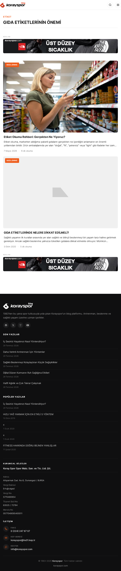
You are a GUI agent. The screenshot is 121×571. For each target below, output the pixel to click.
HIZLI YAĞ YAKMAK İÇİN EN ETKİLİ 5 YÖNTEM (28, 414)
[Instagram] (20, 325)
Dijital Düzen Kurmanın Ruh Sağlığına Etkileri (26, 372)
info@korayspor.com (21, 549)
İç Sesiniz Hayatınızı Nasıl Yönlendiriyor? (24, 341)
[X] (13, 325)
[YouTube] (28, 325)
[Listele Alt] (60, 264)
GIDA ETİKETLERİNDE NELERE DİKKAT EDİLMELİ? (36, 232)
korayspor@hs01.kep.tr (23, 540)
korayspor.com (60, 565)
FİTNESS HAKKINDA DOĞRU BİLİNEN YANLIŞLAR (29, 445)
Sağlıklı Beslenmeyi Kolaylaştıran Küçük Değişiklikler (30, 362)
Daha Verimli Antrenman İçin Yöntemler (24, 351)
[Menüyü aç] (118, 5)
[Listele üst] (60, 46)
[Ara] (110, 5)
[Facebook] (6, 325)
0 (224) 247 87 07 (20, 531)
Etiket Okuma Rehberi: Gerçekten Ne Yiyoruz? (34, 137)
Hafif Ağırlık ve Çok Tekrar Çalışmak (22, 383)
